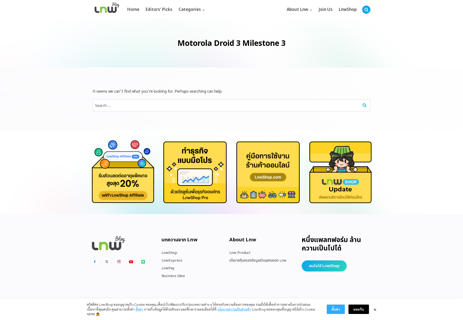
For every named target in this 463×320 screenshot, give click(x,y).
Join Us (326, 10)
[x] (106, 261)
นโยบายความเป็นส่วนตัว (234, 309)
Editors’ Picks (158, 10)
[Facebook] (94, 261)
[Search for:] (231, 105)
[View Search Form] (366, 10)
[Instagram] (119, 261)
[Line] (143, 261)
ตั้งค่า (139, 309)
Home (133, 10)
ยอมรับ (358, 309)
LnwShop (348, 10)
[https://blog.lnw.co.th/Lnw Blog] (107, 9)
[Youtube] (131, 261)
